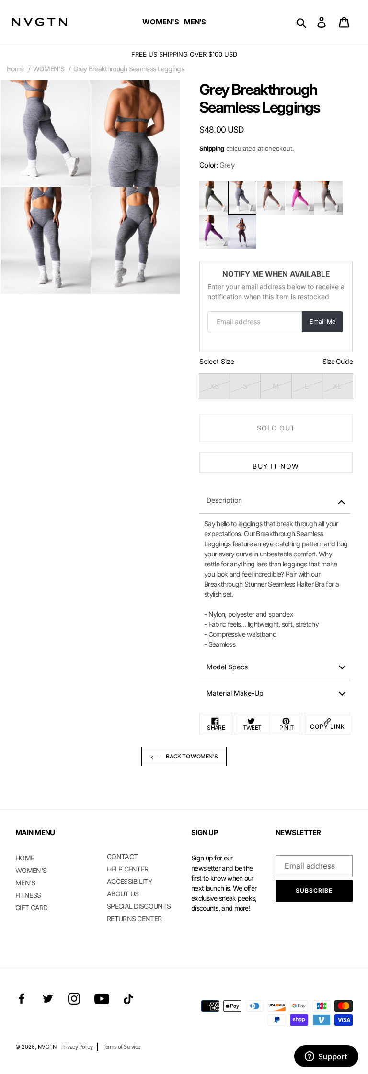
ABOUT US (122, 894)
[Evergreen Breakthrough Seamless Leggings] (213, 198)
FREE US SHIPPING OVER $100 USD (184, 54)
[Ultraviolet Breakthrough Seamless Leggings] (213, 232)
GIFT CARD (31, 908)
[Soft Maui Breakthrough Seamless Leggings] (300, 198)
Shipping (211, 148)
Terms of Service (121, 1046)
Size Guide (337, 361)
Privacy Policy (76, 1046)
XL (337, 386)
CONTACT (122, 856)
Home (15, 69)
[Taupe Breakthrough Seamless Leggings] (328, 198)
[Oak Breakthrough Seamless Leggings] (271, 198)
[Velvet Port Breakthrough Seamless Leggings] (242, 232)
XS (214, 386)
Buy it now (276, 466)
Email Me (322, 321)
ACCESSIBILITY (129, 881)
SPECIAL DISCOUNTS (139, 906)
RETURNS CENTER (134, 919)
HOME (24, 858)
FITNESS (28, 895)
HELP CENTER (127, 869)
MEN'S (25, 883)
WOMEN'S (48, 69)
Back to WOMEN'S (191, 756)
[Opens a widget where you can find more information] (326, 1057)
